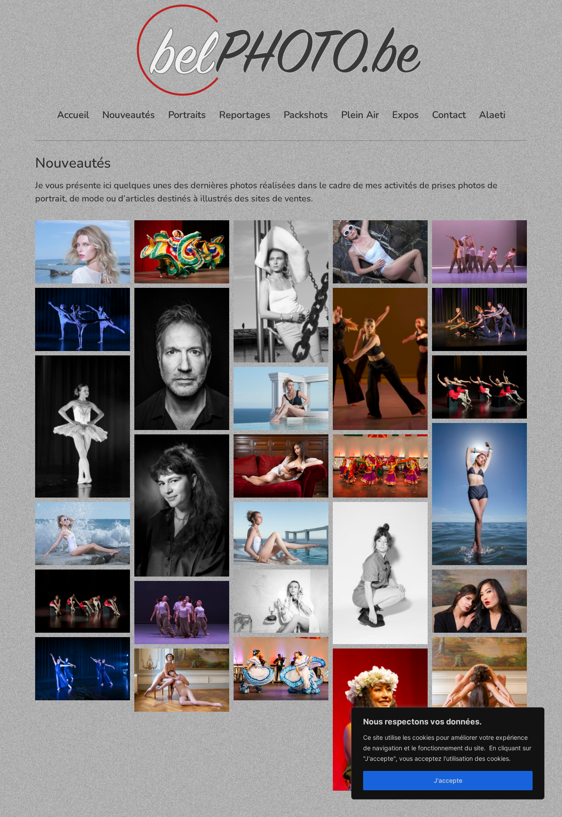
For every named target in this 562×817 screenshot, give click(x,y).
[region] (447, 753)
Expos (405, 115)
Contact (449, 115)
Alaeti (492, 115)
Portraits (187, 115)
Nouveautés (128, 115)
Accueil (73, 115)
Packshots (306, 115)
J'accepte (448, 780)
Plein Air (360, 115)
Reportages (244, 115)
